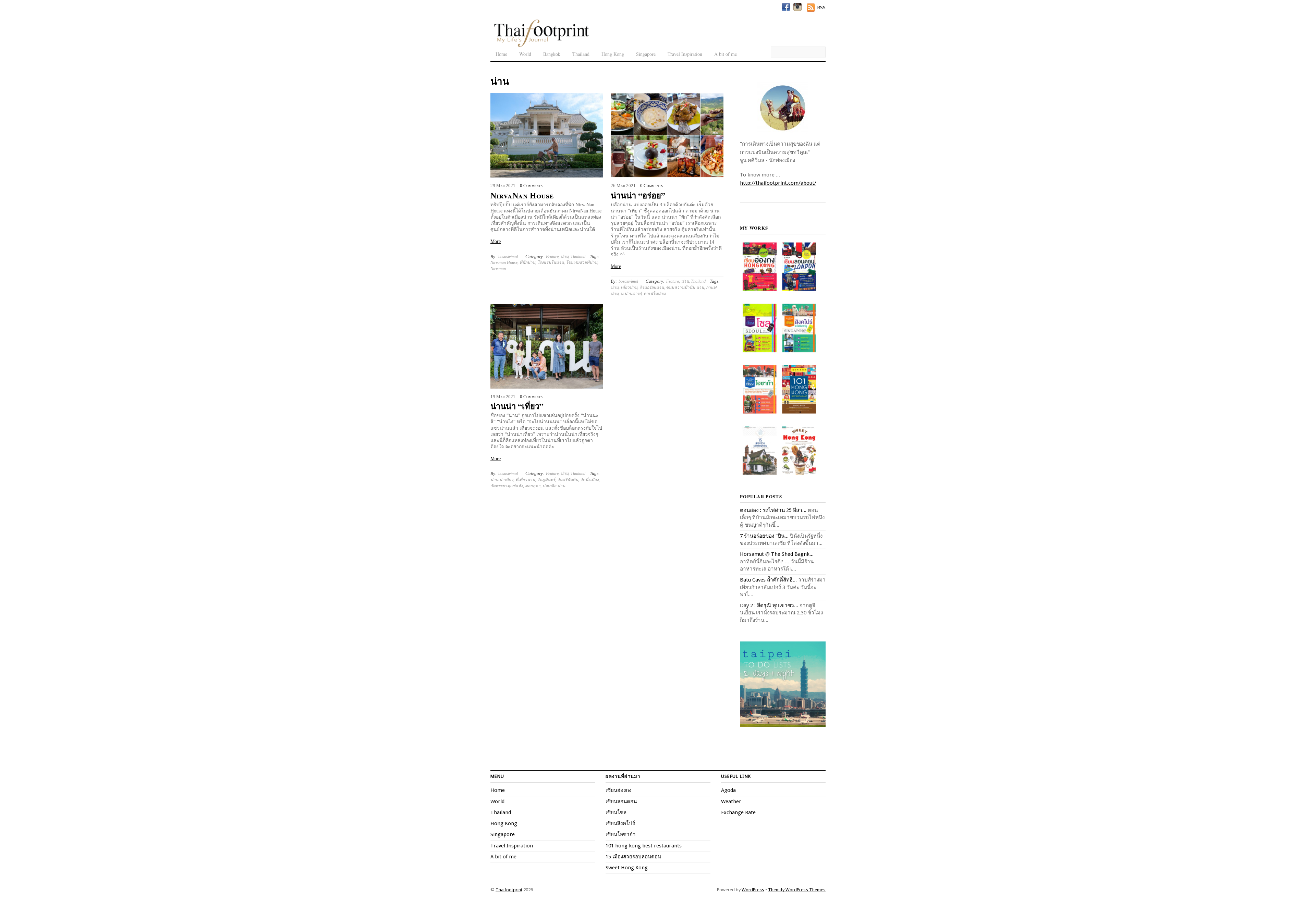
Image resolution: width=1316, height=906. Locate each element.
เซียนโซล (616, 812)
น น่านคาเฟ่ (631, 293)
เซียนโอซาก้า (621, 834)
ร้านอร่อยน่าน (651, 287)
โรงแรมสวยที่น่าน (581, 262)
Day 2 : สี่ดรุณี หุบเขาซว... (769, 605)
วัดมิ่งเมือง (589, 479)
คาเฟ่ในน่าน (655, 293)
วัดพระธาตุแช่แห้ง (506, 485)
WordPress (753, 889)
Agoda (728, 790)
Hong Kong (612, 54)
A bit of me (725, 54)
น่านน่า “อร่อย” (638, 195)
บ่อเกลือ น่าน (554, 485)
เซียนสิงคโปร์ (620, 823)
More (495, 241)
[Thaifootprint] (541, 45)
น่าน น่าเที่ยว (501, 479)
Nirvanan (498, 268)
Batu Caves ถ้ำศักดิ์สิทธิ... (768, 580)
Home (501, 54)
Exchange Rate (738, 812)
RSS (821, 7)
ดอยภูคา (532, 485)
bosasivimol (508, 256)
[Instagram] (797, 7)
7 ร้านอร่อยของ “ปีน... (764, 536)
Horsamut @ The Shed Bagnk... (777, 554)
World (525, 54)
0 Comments (531, 185)
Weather (731, 801)
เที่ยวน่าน (629, 287)
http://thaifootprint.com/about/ (778, 183)
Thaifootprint (509, 889)
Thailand (580, 54)
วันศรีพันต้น (567, 479)
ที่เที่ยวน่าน (525, 479)
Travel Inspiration (685, 54)
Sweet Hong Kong (627, 868)
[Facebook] (786, 7)
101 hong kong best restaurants (644, 846)
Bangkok (551, 54)
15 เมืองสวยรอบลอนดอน (633, 857)
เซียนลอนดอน (621, 801)
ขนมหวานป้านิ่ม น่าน (685, 287)
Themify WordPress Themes (797, 889)
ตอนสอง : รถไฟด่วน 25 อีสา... (773, 510)
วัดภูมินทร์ (546, 479)
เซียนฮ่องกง (618, 790)
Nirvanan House (503, 262)
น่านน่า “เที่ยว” (517, 406)
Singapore (646, 54)
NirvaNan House (521, 195)
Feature (552, 256)
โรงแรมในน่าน (550, 262)
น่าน (565, 256)
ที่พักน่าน (527, 262)
